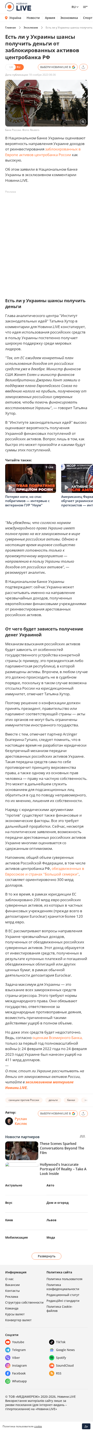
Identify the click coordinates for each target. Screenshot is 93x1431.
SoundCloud (65, 1365)
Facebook (19, 1373)
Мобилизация (16, 1237)
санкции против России (24, 1100)
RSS (58, 1373)
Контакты (12, 1291)
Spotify (61, 1358)
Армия (50, 18)
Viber (16, 1358)
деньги (53, 1100)
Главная (10, 27)
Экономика (69, 18)
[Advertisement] (46, 242)
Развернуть (46, 1256)
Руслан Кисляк (21, 1121)
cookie (38, 1426)
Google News (65, 1350)
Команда (11, 1308)
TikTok (61, 1342)
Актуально (13, 1185)
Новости (33, 18)
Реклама (11, 1296)
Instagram (19, 1365)
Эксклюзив (31, 27)
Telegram (19, 1350)
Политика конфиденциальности (62, 1287)
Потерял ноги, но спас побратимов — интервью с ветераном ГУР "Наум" (27, 500)
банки (71, 1100)
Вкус (8, 1203)
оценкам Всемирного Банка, (57, 1037)
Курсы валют (15, 1314)
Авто (50, 1185)
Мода (50, 1237)
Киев (9, 1220)
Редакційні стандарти (62, 1301)
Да (86, 1426)
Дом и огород (57, 1203)
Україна (15, 18)
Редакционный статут (62, 1295)
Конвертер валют (18, 1320)
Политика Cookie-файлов (59, 1308)
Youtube (18, 1342)
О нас (9, 1279)
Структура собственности (24, 1302)
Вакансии (12, 1285)
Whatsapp (19, 1381)
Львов (51, 1220)
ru (74, 7)
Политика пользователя (64, 1279)
